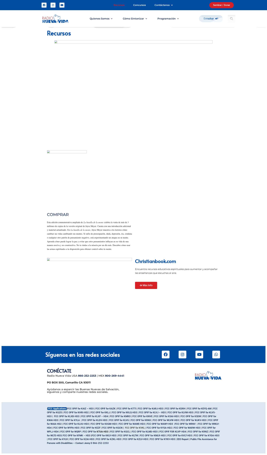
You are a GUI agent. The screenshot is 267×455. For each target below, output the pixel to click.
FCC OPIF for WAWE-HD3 (132, 424)
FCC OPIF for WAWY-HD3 (160, 424)
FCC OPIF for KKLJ (100, 412)
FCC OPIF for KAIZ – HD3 (80, 408)
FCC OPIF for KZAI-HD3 (82, 439)
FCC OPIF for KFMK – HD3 (76, 435)
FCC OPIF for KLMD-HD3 (145, 431)
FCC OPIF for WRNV (185, 424)
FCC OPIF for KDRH (175, 408)
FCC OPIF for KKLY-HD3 (104, 435)
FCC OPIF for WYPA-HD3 (66, 427)
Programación (166, 18)
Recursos (119, 5)
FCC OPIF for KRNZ (198, 431)
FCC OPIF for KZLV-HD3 (135, 439)
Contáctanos (162, 5)
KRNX (148, 420)
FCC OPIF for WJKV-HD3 (193, 420)
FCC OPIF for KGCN (112, 427)
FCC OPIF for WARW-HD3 (187, 427)
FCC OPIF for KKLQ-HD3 (124, 412)
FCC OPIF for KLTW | (128, 435)
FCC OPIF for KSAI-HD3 (166, 416)
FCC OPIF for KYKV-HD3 (162, 439)
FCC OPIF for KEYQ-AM (199, 408)
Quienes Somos (99, 18)
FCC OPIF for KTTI (126, 408)
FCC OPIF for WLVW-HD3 (166, 420)
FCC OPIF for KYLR (58, 439)
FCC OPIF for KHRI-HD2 (76, 412)
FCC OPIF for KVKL (135, 427)
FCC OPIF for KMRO (120, 416)
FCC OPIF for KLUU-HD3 (76, 424)
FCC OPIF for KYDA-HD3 (206, 435)
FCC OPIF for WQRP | (71, 431)
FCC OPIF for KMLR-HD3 (153, 435)
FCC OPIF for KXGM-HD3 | (105, 424)
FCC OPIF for (138, 420)
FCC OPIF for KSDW (191, 416)
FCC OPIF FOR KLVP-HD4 (172, 431)
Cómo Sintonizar (133, 18)
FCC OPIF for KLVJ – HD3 (152, 412)
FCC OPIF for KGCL (120, 431)
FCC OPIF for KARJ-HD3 (150, 408)
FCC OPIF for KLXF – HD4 (94, 416)
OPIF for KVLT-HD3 (179, 435)
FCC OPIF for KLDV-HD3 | (95, 420)
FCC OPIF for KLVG (119, 420)
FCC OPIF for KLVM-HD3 (180, 412)
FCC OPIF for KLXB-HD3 (66, 416)
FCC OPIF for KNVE (142, 416)
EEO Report (183, 439)
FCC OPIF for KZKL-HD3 (109, 439)
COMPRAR (58, 214)
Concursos (139, 5)
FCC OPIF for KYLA (70, 420)
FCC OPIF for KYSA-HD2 (159, 427)
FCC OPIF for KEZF (90, 427)
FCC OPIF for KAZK (105, 408)
